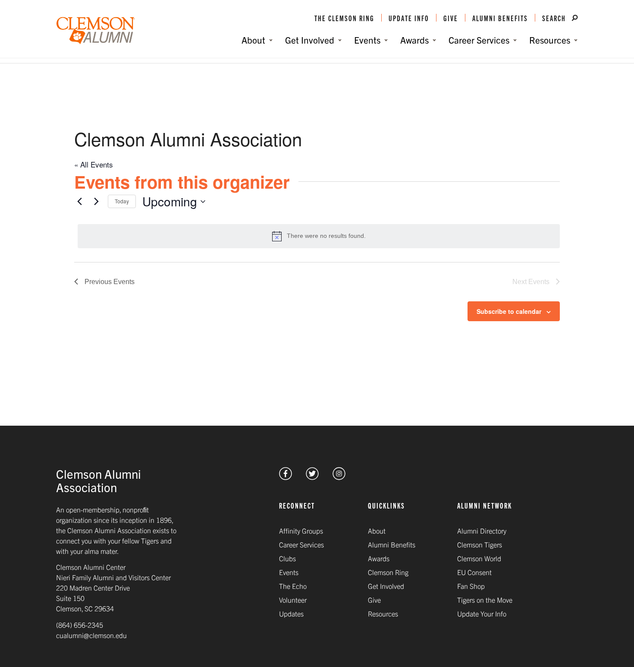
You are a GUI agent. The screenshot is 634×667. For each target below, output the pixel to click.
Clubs (287, 558)
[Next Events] (96, 201)
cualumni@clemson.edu (91, 635)
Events (288, 572)
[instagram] (339, 476)
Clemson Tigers (479, 544)
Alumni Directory (481, 530)
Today (122, 201)
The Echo (293, 586)
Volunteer (293, 599)
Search (555, 17)
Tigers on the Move (484, 599)
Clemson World (479, 558)
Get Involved (386, 586)
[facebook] (285, 476)
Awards (378, 558)
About (377, 530)
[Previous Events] (79, 201)
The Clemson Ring (344, 17)
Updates (291, 613)
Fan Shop (471, 586)
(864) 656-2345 (79, 624)
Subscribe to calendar (509, 311)
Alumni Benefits (500, 17)
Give (450, 17)
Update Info (409, 17)
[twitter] (312, 476)
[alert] (319, 236)
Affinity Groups (301, 530)
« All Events (93, 164)
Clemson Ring (388, 572)
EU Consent (474, 572)
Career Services (301, 544)
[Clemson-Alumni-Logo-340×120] (95, 31)
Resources (383, 613)
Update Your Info (481, 613)
